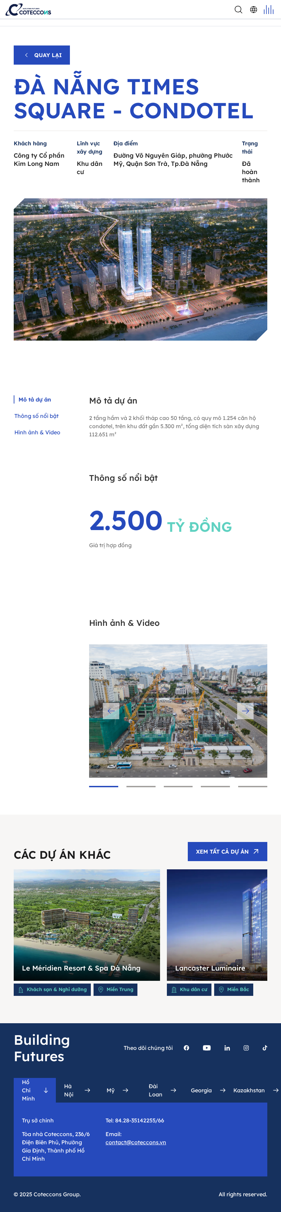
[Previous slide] (111, 711)
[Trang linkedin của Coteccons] (227, 1048)
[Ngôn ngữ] (253, 9)
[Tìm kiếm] (238, 9)
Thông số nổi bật (36, 415)
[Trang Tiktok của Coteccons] (264, 1048)
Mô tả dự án (35, 399)
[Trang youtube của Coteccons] (207, 1048)
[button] (103, 786)
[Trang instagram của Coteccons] (246, 1048)
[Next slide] (245, 711)
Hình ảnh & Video (37, 432)
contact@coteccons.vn (136, 1142)
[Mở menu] (269, 9)
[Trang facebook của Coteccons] (186, 1048)
